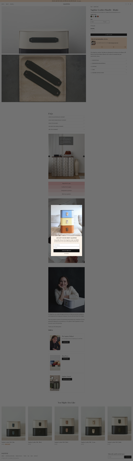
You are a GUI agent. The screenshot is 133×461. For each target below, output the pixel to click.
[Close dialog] (81, 206)
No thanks (66, 253)
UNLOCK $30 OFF (66, 250)
